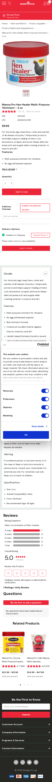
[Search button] (9, 3)
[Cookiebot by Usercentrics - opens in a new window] (37, 345)
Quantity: (7, 176)
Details (8, 273)
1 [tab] (20, 684)
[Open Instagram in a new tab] (22, 762)
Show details (38, 426)
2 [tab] (24, 684)
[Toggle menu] (4, 3)
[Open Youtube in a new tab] (29, 762)
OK (26, 435)
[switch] (45, 399)
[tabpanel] (13, 656)
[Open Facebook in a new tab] (16, 762)
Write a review (33, 111)
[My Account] (45, 3)
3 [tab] (27, 684)
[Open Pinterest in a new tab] (36, 762)
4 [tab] (31, 684)
